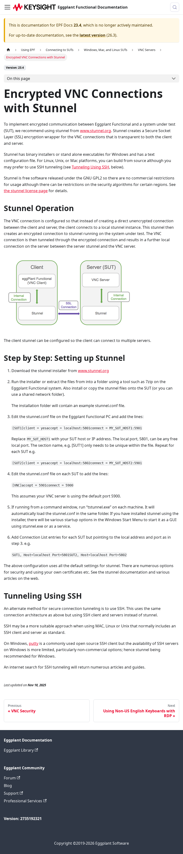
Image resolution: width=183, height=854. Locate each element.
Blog (8, 785)
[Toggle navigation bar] (7, 7)
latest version (93, 35)
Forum (10, 778)
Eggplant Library (19, 750)
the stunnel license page (26, 190)
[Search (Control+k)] (174, 7)
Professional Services (23, 801)
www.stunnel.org (95, 130)
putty (33, 643)
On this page (18, 78)
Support (11, 793)
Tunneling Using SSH (90, 167)
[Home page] (8, 50)
